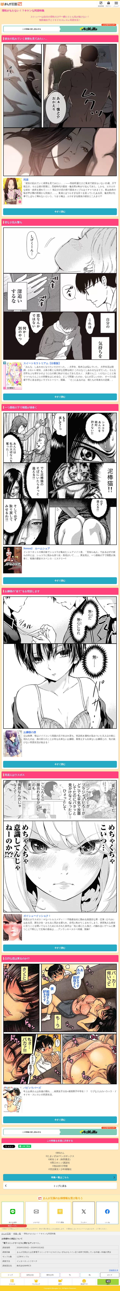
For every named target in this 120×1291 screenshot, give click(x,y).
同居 (25, 179)
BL (90, 1275)
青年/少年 (50, 1275)
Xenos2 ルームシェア (36, 548)
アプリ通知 (60, 1222)
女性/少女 (30, 1275)
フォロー (84, 1222)
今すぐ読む (60, 211)
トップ (10, 1275)
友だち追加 (12, 1223)
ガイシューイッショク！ (37, 916)
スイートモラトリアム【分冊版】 (42, 363)
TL (70, 1275)
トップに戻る (60, 1186)
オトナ (109, 1275)
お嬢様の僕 (29, 732)
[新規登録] (100, 2)
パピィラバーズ (32, 1087)
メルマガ (36, 1222)
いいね (107, 1222)
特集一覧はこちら (60, 1177)
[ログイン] (108, 2)
